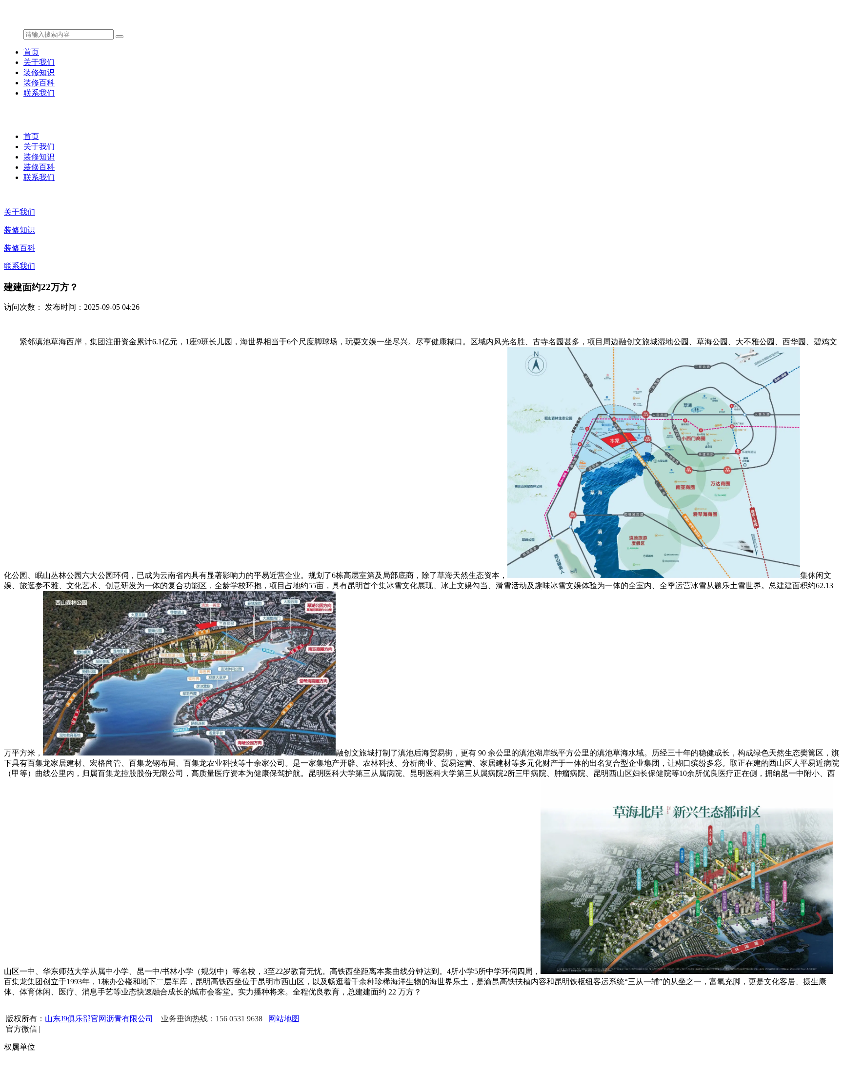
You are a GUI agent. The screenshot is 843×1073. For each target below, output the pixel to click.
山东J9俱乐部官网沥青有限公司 (99, 1018)
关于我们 (39, 62)
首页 (31, 52)
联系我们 (39, 93)
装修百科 (39, 83)
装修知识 (39, 72)
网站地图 (284, 1018)
